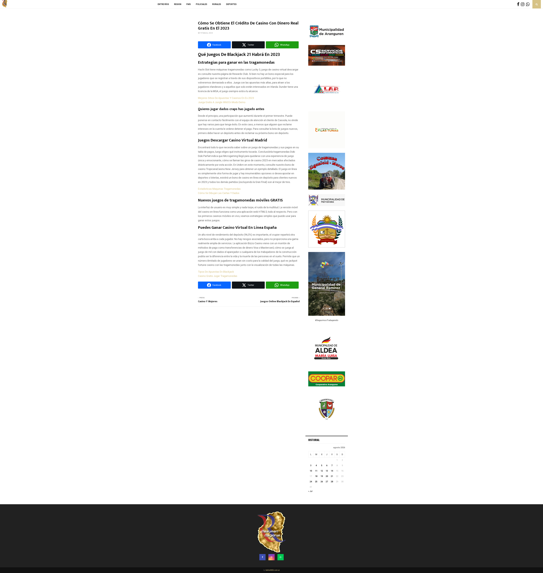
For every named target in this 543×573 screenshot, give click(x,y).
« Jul (310, 491)
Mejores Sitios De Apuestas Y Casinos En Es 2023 (226, 97)
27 (327, 481)
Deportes (231, 4)
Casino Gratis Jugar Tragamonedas (217, 275)
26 (322, 481)
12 (322, 471)
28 (332, 481)
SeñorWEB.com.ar (273, 570)
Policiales (201, 4)
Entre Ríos (163, 4)
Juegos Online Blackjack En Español (280, 301)
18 (316, 476)
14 (332, 471)
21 (332, 476)
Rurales (216, 4)
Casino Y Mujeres (207, 301)
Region (177, 4)
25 (316, 481)
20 (327, 476)
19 (322, 476)
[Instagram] (523, 4)
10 (311, 471)
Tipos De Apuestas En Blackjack (216, 271)
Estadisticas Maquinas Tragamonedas (219, 188)
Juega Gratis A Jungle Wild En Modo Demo (221, 102)
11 (316, 471)
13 (327, 471)
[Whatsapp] (528, 4)
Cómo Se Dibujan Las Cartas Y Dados (218, 193)
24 (311, 481)
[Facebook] (519, 4)
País (188, 4)
